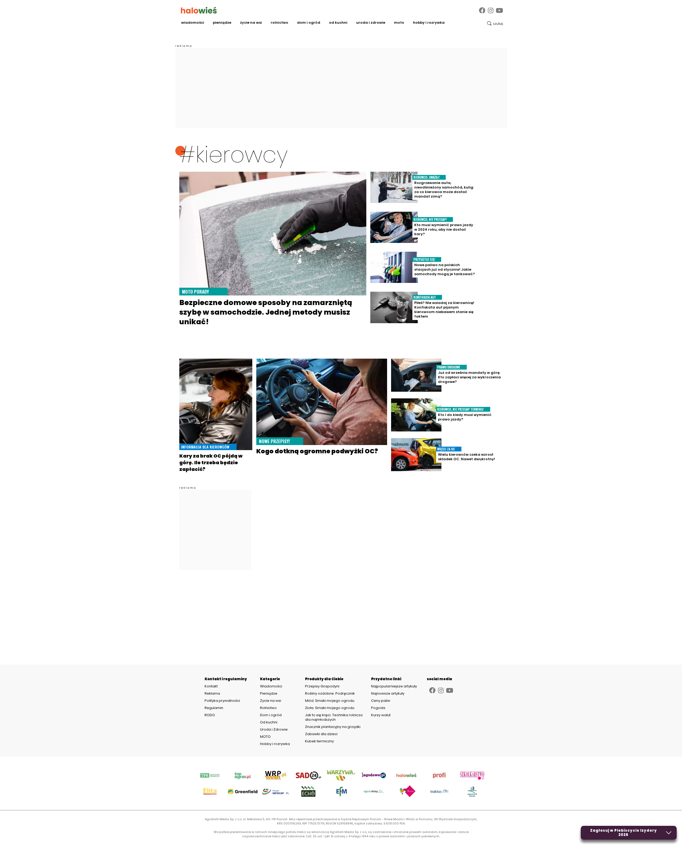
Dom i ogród (308, 22)
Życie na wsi (251, 22)
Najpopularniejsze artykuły (394, 686)
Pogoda (378, 707)
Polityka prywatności (222, 700)
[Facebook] (482, 10)
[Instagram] (490, 10)
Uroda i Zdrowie (370, 22)
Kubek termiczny (320, 741)
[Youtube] (499, 10)
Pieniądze (222, 22)
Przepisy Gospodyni (322, 686)
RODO (210, 715)
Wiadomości (192, 22)
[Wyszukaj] (495, 23)
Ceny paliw (380, 700)
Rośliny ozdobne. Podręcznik (330, 693)
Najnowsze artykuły (387, 693)
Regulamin (214, 708)
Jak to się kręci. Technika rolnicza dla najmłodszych (334, 717)
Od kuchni (338, 22)
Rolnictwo (279, 22)
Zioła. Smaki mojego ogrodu (329, 707)
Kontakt (211, 686)
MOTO (399, 22)
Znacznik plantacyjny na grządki (333, 726)
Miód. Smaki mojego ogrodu (329, 700)
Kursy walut (381, 715)
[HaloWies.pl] (198, 10)
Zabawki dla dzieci (321, 733)
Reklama (212, 693)
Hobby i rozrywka (429, 22)
